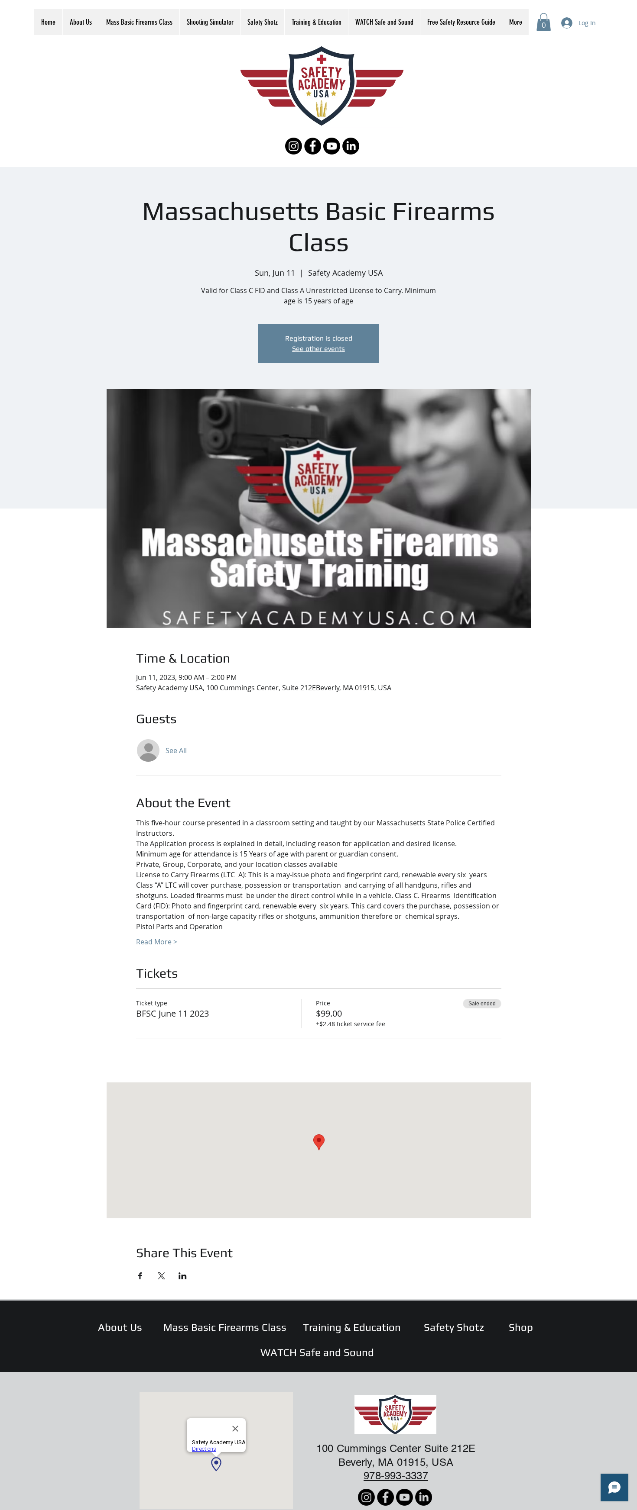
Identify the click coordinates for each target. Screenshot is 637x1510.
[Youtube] (331, 146)
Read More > (156, 942)
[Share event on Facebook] (140, 1275)
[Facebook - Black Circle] (312, 146)
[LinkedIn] (350, 146)
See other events (318, 348)
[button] (543, 22)
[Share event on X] (161, 1275)
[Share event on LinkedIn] (183, 1275)
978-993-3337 (396, 1475)
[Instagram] (293, 146)
